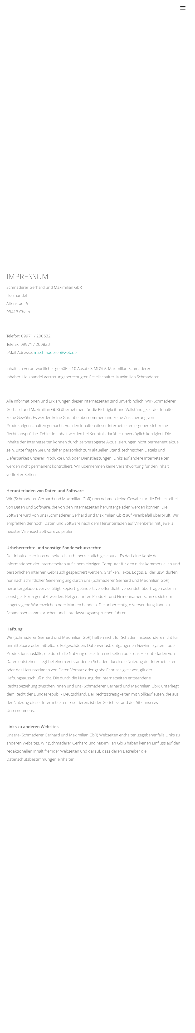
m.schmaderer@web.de (55, 352)
